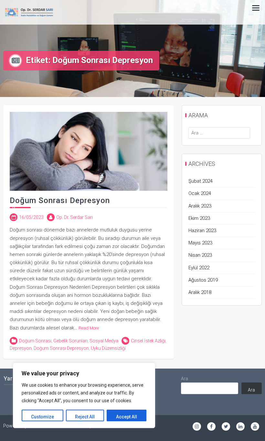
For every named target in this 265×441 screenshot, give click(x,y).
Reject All (85, 416)
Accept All (126, 416)
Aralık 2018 (199, 292)
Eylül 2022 (198, 268)
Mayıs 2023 (200, 243)
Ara (184, 378)
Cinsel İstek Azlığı (148, 340)
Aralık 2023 (199, 206)
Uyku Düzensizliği (108, 348)
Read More (89, 327)
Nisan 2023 (200, 255)
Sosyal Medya (104, 340)
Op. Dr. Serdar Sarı (74, 217)
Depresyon (21, 348)
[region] (84, 395)
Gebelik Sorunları (70, 340)
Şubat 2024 (200, 181)
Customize (42, 416)
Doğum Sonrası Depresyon (60, 200)
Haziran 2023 (202, 230)
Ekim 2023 (199, 218)
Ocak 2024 (199, 193)
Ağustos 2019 (203, 280)
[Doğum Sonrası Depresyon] (88, 151)
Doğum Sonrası (35, 340)
